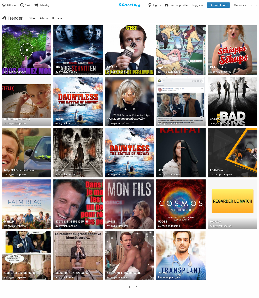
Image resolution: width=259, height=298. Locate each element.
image (59, 118)
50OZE (162, 221)
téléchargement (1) (17, 118)
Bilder (32, 18)
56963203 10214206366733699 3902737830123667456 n (73, 273)
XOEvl (59, 170)
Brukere (57, 18)
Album (44, 18)
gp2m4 (163, 67)
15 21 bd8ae (218, 67)
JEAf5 (162, 170)
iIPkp (58, 67)
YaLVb (162, 273)
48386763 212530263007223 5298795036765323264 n (22, 273)
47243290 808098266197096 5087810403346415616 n (125, 118)
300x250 (215, 221)
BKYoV (214, 118)
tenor (7, 67)
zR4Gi (111, 221)
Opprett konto (218, 5)
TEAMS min (217, 170)
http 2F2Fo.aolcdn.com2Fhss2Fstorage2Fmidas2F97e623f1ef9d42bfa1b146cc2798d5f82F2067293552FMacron (22, 170)
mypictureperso (17, 71)
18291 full (113, 67)
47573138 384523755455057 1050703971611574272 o (73, 221)
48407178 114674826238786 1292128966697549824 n (125, 273)
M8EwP (9, 221)
